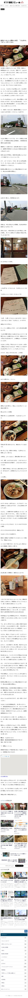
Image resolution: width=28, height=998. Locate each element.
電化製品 (13, 970)
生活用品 (13, 979)
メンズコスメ (13, 957)
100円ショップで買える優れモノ (13, 973)
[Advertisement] (14, 25)
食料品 (13, 986)
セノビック (13, 937)
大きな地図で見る (4, 776)
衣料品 (13, 982)
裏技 (13, 976)
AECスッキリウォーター (13, 944)
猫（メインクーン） (13, 989)
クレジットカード (13, 941)
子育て (13, 950)
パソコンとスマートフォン (13, 966)
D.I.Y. (13, 960)
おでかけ (2, 9)
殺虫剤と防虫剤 (13, 953)
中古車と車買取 (13, 947)
